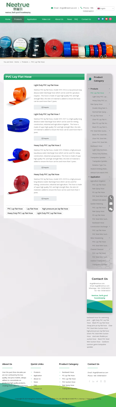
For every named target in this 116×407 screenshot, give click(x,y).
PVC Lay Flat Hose (15, 209)
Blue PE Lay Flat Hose (100, 123)
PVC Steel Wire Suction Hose (101, 131)
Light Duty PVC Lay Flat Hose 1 (47, 114)
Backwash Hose (96, 146)
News (36, 382)
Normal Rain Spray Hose (101, 112)
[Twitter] (97, 381)
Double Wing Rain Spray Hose (101, 108)
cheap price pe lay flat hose (97, 325)
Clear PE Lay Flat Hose (100, 119)
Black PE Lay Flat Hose (100, 127)
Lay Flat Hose (32, 209)
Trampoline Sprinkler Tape (101, 161)
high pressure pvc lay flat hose (55, 209)
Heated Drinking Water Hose (101, 169)
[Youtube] (106, 18)
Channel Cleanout (97, 249)
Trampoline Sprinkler (98, 157)
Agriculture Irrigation (98, 181)
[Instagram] (110, 18)
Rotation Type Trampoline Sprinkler (101, 165)
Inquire (46, 107)
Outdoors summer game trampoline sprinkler (98, 344)
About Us (37, 379)
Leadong (98, 399)
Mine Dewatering (97, 238)
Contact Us (38, 388)
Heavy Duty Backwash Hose (101, 154)
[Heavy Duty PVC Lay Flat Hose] (18, 185)
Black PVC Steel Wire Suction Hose (101, 135)
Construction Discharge (99, 226)
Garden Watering (97, 204)
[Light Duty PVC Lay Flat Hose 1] (18, 124)
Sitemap (82, 399)
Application (95, 177)
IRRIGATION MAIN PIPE (99, 173)
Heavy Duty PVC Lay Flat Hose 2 (47, 145)
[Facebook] (98, 18)
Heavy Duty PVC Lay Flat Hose (46, 174)
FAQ (35, 385)
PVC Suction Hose (68, 382)
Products (94, 89)
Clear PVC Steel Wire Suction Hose (101, 138)
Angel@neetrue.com (68, 8)
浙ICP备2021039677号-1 (70, 399)
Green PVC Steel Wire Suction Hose (101, 142)
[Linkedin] (102, 18)
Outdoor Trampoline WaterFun (101, 261)
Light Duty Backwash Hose (101, 150)
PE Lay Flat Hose (97, 116)
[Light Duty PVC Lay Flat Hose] (18, 95)
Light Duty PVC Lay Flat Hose (46, 85)
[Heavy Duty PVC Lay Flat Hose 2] (18, 156)
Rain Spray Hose (97, 104)
